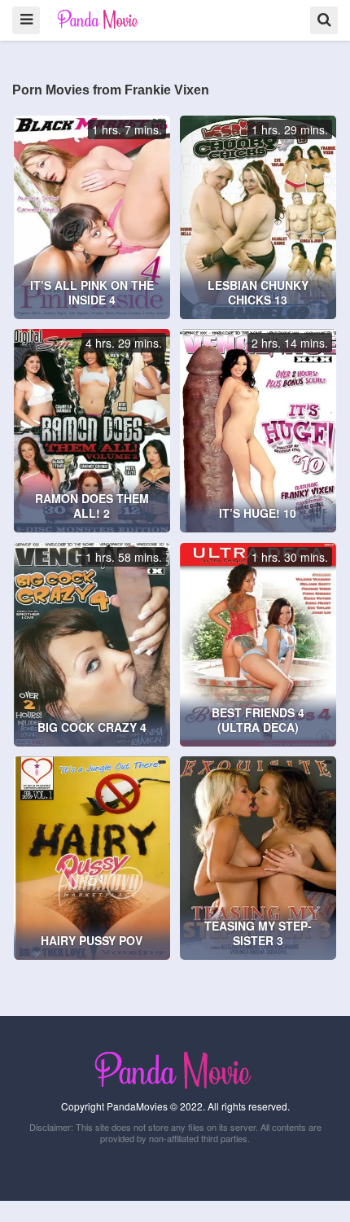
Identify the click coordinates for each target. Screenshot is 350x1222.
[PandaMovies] (99, 19)
